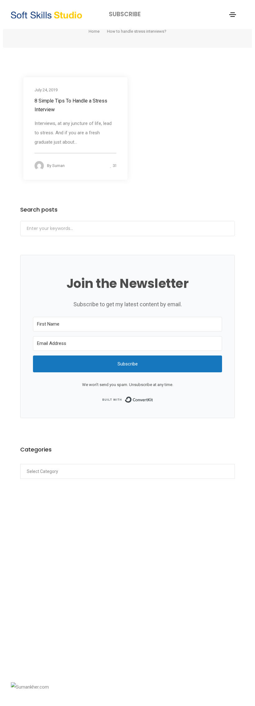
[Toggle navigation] (232, 14)
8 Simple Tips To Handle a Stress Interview (71, 105)
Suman (58, 165)
